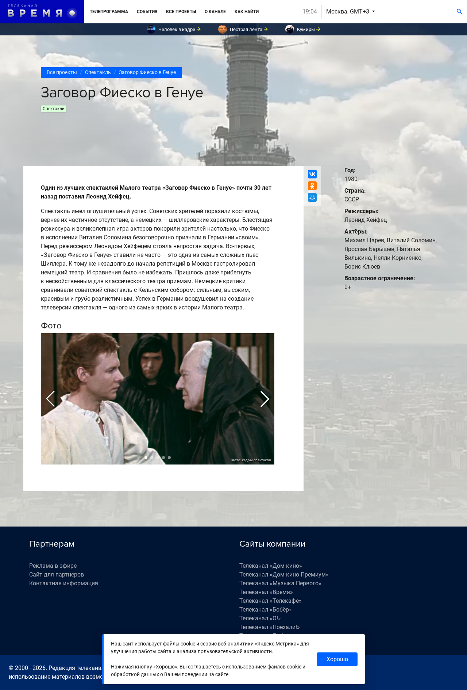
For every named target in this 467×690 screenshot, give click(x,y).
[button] (50, 399)
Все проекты (181, 11)
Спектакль (98, 72)
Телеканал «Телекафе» (270, 600)
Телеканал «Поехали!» (269, 627)
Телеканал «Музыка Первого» (280, 583)
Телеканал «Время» (266, 592)
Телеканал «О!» (260, 618)
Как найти (247, 11)
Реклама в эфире (53, 565)
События (147, 11)
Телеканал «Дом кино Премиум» (284, 574)
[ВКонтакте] (312, 174)
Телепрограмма (109, 11)
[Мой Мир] (312, 197)
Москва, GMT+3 (348, 11)
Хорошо (337, 659)
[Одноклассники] (312, 185)
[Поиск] (459, 12)
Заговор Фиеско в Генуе (147, 72)
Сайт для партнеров (56, 574)
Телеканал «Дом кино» (270, 565)
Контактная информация (63, 583)
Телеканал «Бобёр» (265, 609)
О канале (215, 11)
